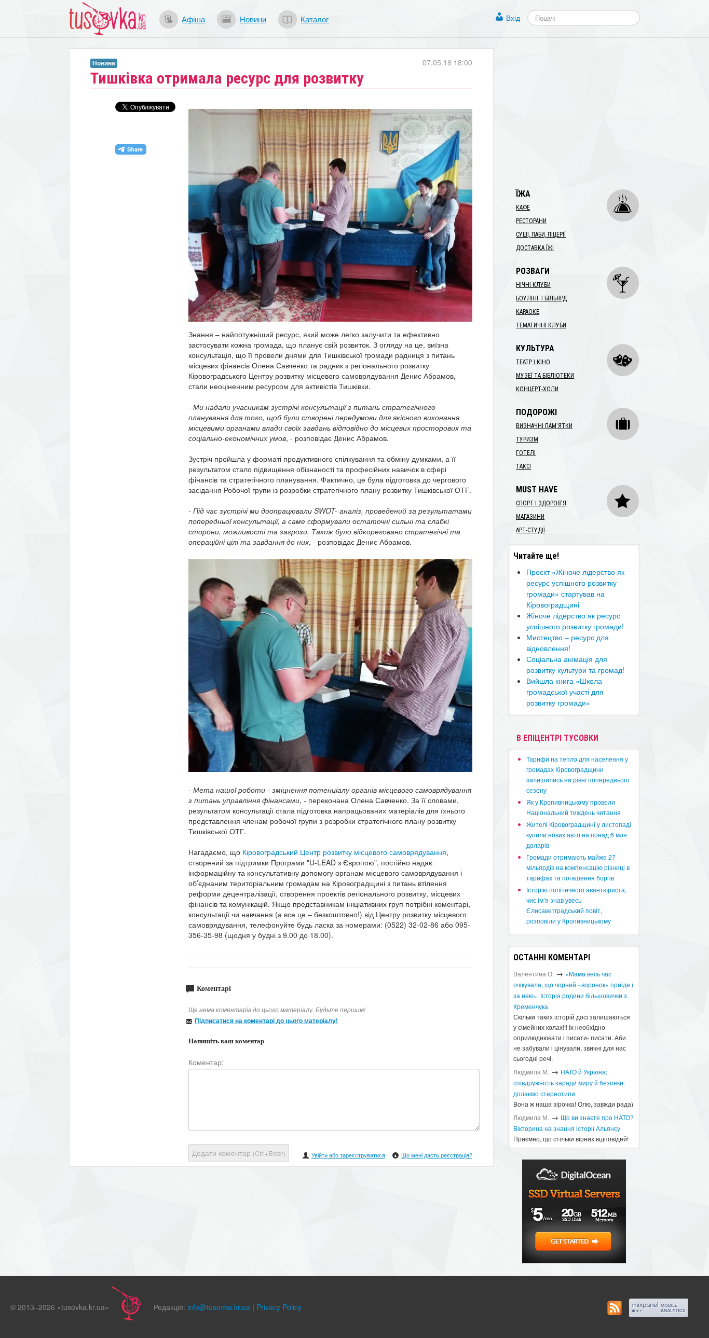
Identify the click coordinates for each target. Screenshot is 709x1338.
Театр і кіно (533, 362)
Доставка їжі (535, 248)
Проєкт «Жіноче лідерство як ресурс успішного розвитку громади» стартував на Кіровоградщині (575, 588)
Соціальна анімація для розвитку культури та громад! (575, 664)
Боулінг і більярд (541, 298)
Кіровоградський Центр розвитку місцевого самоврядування (344, 852)
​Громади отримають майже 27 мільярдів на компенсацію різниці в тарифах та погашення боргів (578, 867)
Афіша (193, 18)
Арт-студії (530, 530)
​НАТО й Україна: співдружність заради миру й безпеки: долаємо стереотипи (569, 1082)
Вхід (513, 17)
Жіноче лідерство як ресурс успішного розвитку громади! (575, 620)
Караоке (527, 311)
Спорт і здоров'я (541, 503)
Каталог (315, 18)
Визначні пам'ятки (544, 426)
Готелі (526, 453)
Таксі (523, 466)
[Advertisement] (586, 113)
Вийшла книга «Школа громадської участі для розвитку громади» (565, 691)
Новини (253, 18)
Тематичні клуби (541, 325)
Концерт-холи (537, 389)
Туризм (527, 439)
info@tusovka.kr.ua (218, 1307)
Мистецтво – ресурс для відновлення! (567, 642)
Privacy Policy (279, 1307)
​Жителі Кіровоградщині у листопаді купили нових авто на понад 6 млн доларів (578, 834)
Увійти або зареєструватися (348, 1155)
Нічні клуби (533, 284)
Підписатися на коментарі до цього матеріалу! (266, 1020)
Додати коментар (238, 1153)
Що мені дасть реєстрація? (436, 1155)
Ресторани (531, 221)
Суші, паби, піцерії (541, 234)
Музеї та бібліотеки (545, 375)
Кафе (523, 207)
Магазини (530, 516)
